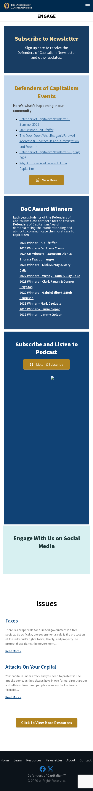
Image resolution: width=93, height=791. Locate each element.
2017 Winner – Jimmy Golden (40, 314)
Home (5, 760)
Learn (18, 760)
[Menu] (87, 5)
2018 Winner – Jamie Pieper (39, 309)
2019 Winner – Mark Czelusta (40, 303)
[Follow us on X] (50, 769)
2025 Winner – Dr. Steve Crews (41, 248)
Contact (86, 760)
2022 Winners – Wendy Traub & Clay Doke (49, 276)
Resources (33, 760)
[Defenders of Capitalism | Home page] (19, 6)
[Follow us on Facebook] (43, 769)
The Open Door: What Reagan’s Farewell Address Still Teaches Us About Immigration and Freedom (49, 141)
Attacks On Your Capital (30, 666)
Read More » (13, 651)
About (70, 760)
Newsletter (53, 760)
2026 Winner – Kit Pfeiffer (36, 130)
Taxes (11, 620)
